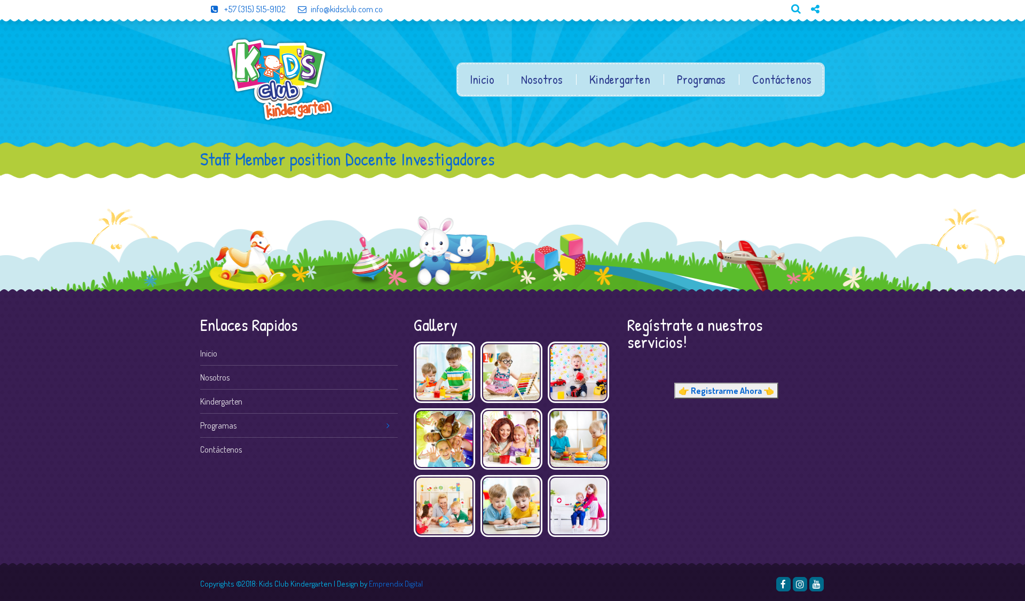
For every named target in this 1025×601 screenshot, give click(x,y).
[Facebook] (783, 584)
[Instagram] (800, 584)
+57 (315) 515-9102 (254, 9)
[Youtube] (811, 27)
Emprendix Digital (396, 584)
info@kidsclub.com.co (347, 9)
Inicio (482, 79)
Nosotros (542, 79)
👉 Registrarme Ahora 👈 (726, 390)
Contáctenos (781, 79)
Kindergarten (619, 79)
